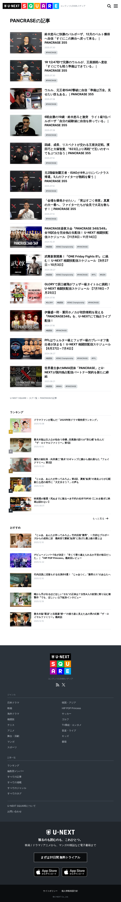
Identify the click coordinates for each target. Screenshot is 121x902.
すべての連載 (14, 782)
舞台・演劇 (13, 736)
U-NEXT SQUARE (18, 398)
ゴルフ (65, 719)
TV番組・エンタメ (71, 725)
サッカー (66, 713)
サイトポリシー (50, 891)
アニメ (10, 730)
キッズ (65, 736)
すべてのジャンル (16, 788)
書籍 (64, 741)
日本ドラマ (13, 702)
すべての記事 (14, 776)
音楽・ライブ (69, 730)
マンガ (10, 741)
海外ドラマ (13, 713)
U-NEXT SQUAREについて (21, 805)
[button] (115, 6)
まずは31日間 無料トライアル (60, 857)
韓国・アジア (69, 702)
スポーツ (12, 747)
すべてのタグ (14, 793)
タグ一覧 (33, 398)
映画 (9, 708)
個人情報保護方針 (70, 891)
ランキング (13, 765)
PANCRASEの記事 (48, 398)
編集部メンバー (15, 771)
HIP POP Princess (71, 708)
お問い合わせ (14, 811)
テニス (10, 725)
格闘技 (10, 719)
